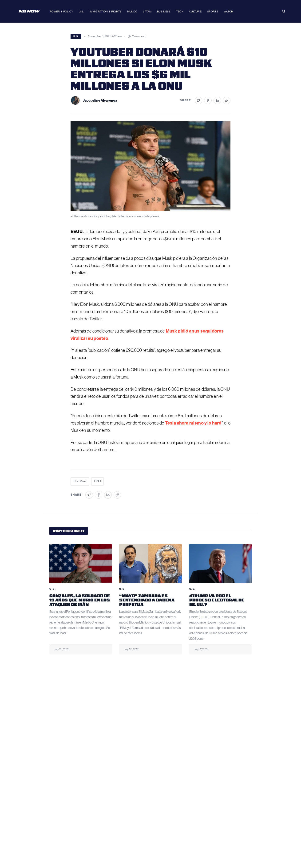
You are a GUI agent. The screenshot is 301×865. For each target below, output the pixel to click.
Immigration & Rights (106, 11)
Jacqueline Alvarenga (100, 100)
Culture (195, 11)
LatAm (147, 11)
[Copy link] (226, 100)
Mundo (132, 11)
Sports (212, 11)
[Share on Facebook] (208, 100)
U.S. (81, 11)
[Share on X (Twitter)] (198, 100)
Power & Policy (61, 11)
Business (163, 11)
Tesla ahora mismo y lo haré (193, 423)
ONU (97, 481)
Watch (228, 11)
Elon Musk (80, 481)
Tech (179, 11)
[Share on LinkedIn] (217, 100)
